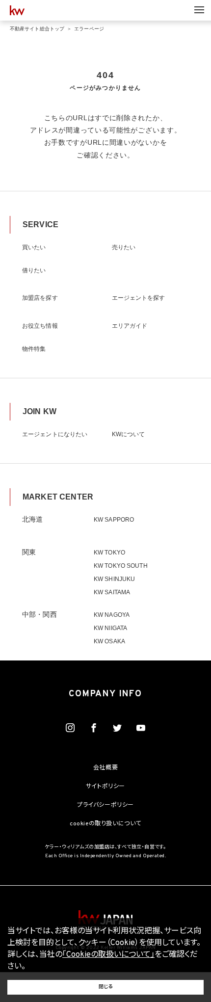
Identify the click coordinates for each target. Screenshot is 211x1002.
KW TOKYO (109, 552)
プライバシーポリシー (105, 805)
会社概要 (105, 768)
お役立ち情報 (40, 325)
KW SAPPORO (114, 519)
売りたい (123, 247)
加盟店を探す (40, 297)
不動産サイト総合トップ (37, 28)
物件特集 (34, 348)
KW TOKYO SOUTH (121, 565)
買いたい (34, 247)
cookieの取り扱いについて (105, 824)
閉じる (105, 987)
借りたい (34, 270)
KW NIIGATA (110, 628)
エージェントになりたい (54, 434)
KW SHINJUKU (114, 579)
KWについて (128, 434)
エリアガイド (130, 325)
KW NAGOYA (112, 614)
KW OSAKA (109, 641)
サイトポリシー (105, 787)
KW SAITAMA (112, 592)
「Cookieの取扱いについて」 (108, 955)
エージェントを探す (138, 297)
